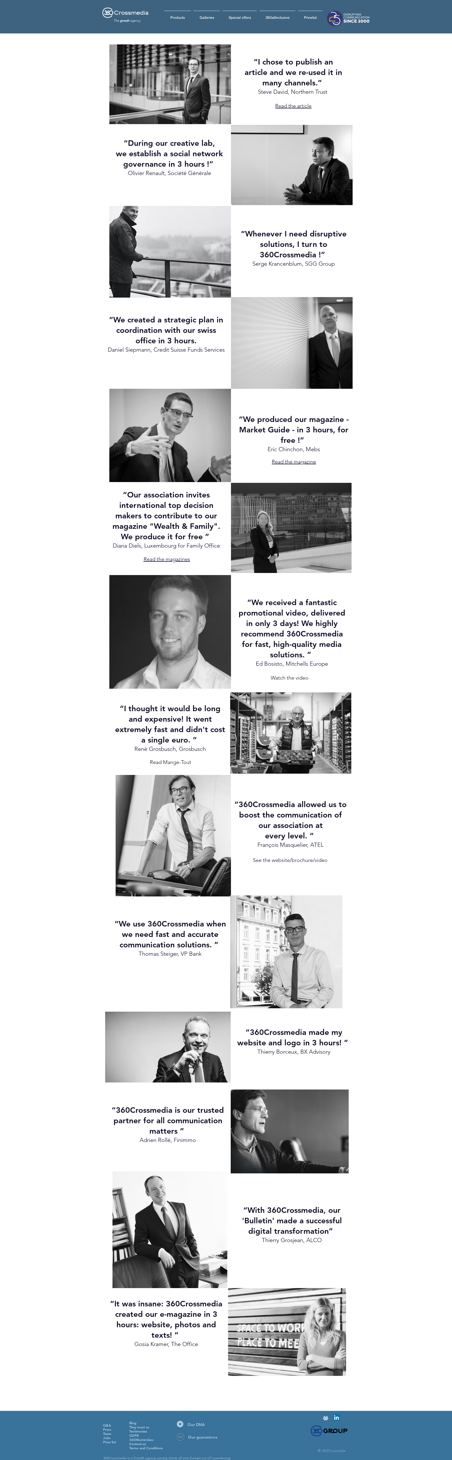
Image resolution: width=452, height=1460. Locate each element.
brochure (302, 860)
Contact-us (137, 1444)
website (281, 860)
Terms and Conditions (146, 1448)
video (321, 860)
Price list (109, 1442)
